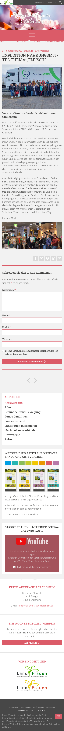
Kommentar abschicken (31, 361)
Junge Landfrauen (17, 416)
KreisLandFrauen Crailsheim (32, 18)
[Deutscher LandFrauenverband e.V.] (32, 685)
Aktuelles (13, 397)
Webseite (7, 338)
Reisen (9, 439)
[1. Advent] (28, 381)
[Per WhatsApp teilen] (53, 258)
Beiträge (28, 50)
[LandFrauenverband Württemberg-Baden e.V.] (32, 671)
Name (6, 315)
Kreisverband (42, 50)
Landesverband (15, 421)
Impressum (39, 2)
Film (8, 407)
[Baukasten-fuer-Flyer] (32, 476)
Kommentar (9, 289)
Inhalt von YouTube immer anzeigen (33, 566)
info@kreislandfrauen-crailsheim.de (35, 605)
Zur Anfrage (31, 642)
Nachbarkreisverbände (20, 430)
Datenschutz (51, 2)
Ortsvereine (12, 435)
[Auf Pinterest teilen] (47, 258)
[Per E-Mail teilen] (59, 258)
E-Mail (6, 327)
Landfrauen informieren (21, 425)
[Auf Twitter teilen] (41, 258)
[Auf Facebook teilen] (35, 258)
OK (58, 716)
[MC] (32, 235)
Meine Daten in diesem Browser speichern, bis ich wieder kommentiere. (31, 352)
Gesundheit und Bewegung (22, 412)
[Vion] (32, 86)
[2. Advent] (35, 381)
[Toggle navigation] (32, 35)
